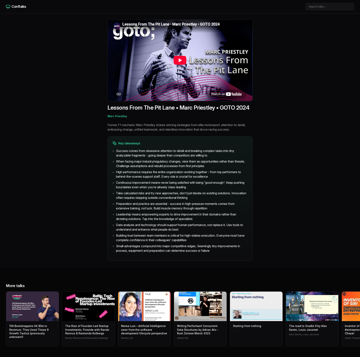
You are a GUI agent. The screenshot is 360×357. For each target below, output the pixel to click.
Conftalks (19, 7)
